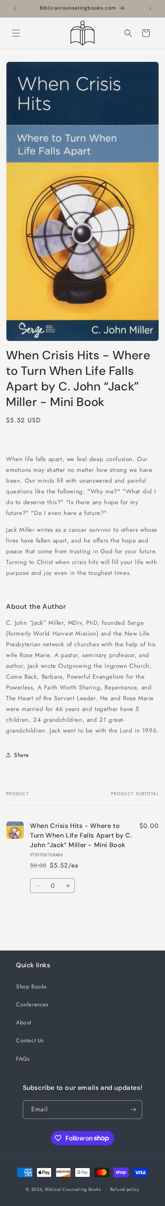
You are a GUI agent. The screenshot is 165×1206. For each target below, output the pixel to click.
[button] (16, 33)
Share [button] (21, 755)
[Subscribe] (133, 1109)
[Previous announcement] (15, 9)
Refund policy (124, 1189)
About (23, 1022)
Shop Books (31, 986)
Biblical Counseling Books (73, 1189)
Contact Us (30, 1040)
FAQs (23, 1059)
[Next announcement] (150, 9)
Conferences (32, 1004)
